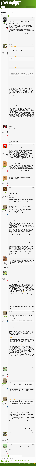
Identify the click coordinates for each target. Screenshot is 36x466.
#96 (33, 444)
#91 (33, 311)
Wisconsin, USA (6, 154)
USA (7, 53)
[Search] (34, 7)
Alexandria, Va (6, 267)
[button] (10, 7)
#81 (33, 17)
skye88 (5, 192)
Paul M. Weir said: (12, 46)
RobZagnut (5, 49)
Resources (17, 6)
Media (13, 6)
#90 (33, 271)
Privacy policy (29, 463)
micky (5, 261)
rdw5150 (4, 22)
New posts (2, 8)
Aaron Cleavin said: (12, 259)
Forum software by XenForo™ (18, 465)
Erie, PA (7, 26)
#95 (33, 432)
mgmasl (4, 129)
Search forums (7, 8)
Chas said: (11, 313)
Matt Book (5, 166)
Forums (3, 6)
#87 (33, 187)
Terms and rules (24, 463)
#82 (33, 44)
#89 (33, 256)
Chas (3, 14)
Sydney (7, 320)
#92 (33, 367)
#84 (33, 144)
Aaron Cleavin (4, 209)
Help (32, 463)
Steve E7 (4, 149)
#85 (33, 161)
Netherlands (6, 196)
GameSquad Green (5, 463)
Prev (2, 15)
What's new (8, 6)
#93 (33, 378)
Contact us (19, 463)
